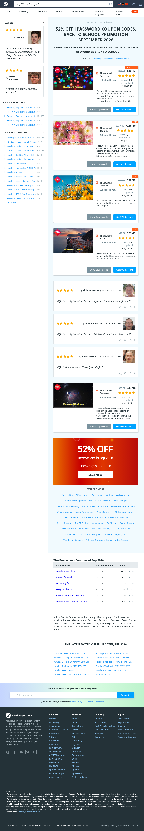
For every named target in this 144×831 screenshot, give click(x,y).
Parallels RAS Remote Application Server (25, 185)
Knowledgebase (125, 729)
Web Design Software (73, 540)
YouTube (21, 752)
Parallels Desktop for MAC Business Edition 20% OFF (117, 657)
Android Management (75, 500)
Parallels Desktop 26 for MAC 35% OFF (71, 661)
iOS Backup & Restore (92, 517)
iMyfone (76, 744)
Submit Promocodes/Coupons (128, 733)
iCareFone (54, 733)
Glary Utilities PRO (64, 589)
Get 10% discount (124, 164)
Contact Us (100, 737)
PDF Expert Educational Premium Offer (25, 142)
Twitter (27, 752)
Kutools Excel (119, 13)
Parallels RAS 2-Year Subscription (25, 189)
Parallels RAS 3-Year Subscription (25, 194)
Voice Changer (120, 500)
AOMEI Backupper (57, 755)
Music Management (94, 523)
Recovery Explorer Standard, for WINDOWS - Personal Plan (25, 107)
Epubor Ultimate (57, 769)
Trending (97, 58)
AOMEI (75, 737)
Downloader (70, 534)
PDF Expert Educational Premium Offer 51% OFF (117, 653)
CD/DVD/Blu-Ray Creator (116, 517)
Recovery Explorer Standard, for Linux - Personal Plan (25, 111)
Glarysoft (76, 748)
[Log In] (140, 4)
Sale (135, 11)
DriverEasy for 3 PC (65, 583)
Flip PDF (79, 523)
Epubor (75, 769)
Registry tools (121, 534)
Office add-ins (82, 495)
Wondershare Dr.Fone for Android (72, 601)
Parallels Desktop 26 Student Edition (25, 198)
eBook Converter (71, 517)
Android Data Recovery (99, 500)
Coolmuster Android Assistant (70, 595)
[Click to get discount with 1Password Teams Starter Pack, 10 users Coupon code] (73, 145)
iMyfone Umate (56, 758)
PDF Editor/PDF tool (122, 528)
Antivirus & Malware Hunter (99, 540)
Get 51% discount (124, 217)
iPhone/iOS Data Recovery (123, 506)
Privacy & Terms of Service (29, 812)
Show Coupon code (99, 109)
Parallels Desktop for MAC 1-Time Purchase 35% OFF (117, 661)
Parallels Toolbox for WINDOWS (25, 168)
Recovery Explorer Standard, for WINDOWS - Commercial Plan (25, 120)
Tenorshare (77, 726)
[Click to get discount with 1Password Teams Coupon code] (73, 251)
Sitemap (121, 726)
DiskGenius (54, 762)
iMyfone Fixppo (56, 773)
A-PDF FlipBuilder (80, 777)
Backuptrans (78, 755)
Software (108, 534)
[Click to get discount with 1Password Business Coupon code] (73, 407)
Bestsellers (108, 58)
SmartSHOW (55, 751)
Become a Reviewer (127, 737)
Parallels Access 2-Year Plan (25, 176)
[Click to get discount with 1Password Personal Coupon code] (73, 90)
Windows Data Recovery (68, 506)
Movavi (75, 722)
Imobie (75, 758)
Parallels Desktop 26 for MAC (25, 155)
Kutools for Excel (64, 577)
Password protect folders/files (75, 528)
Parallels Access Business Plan (25, 181)
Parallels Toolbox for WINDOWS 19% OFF (115, 666)
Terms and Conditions (95, 702)
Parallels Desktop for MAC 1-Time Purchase (25, 159)
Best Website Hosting (105, 726)
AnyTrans (53, 744)
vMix (8, 11)
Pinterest (34, 752)
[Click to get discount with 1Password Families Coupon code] (73, 199)
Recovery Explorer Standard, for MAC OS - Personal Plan (25, 116)
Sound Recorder (127, 523)
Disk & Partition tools (84, 512)
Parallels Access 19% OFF (65, 670)
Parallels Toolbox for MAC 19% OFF (69, 666)
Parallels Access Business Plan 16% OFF (72, 674)
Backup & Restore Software (95, 506)
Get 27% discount (124, 109)
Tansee (75, 762)
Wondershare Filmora (66, 571)
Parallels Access (25, 172)
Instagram (8, 752)
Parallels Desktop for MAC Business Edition (25, 150)
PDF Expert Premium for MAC (25, 137)
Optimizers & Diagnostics (118, 495)
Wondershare (77, 11)
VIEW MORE (12, 202)
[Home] (81, 22)
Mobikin (76, 766)
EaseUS (59, 11)
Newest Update (122, 58)
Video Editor (67, 495)
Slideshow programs (125, 512)
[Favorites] (133, 4)
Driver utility (98, 495)
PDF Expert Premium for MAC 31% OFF (71, 653)
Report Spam (124, 722)
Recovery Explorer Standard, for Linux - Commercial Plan (25, 124)
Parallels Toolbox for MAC (25, 163)
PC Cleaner (112, 523)
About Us (99, 718)
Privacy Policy (76, 702)
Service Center (102, 729)
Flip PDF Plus (55, 766)
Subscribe (125, 695)
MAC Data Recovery (101, 528)
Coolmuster (42, 11)
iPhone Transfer (64, 512)
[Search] (110, 4)
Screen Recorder (64, 523)
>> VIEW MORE (103, 674)
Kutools (75, 718)
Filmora (52, 718)
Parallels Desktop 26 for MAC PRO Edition (25, 146)
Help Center (123, 718)
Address (99, 733)
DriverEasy (23, 11)
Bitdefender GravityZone (98, 13)
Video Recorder (122, 540)
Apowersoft (77, 773)
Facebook (14, 752)
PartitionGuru (55, 748)
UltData (52, 737)
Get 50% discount (124, 426)
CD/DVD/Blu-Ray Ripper (90, 534)
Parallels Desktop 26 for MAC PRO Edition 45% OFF (74, 657)
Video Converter (104, 512)
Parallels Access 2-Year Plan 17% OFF (113, 670)
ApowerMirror (55, 777)
